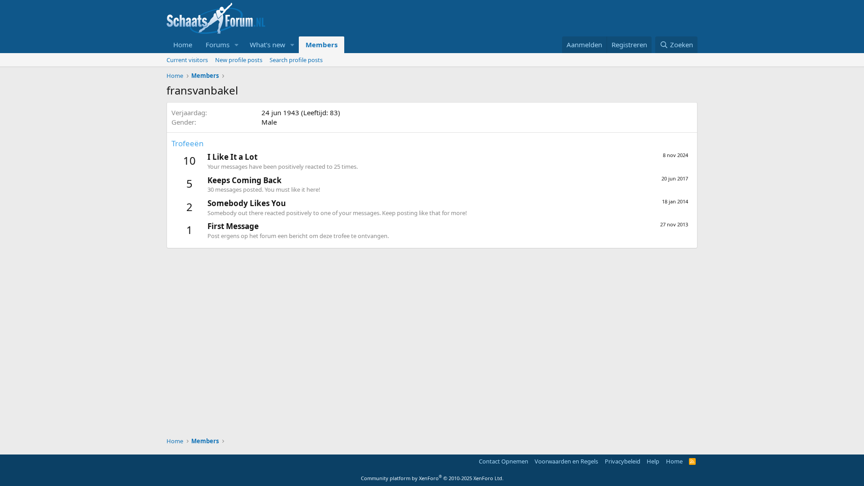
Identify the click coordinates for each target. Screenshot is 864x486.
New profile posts (238, 60)
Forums (218, 44)
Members (322, 44)
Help (653, 461)
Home (182, 44)
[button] (236, 44)
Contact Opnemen (503, 461)
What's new (267, 44)
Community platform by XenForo (432, 478)
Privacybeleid (622, 461)
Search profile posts (296, 60)
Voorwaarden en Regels (566, 461)
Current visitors (187, 60)
